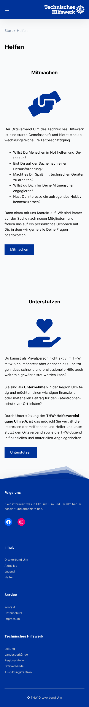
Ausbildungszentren (18, 672)
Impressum (12, 619)
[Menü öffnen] (7, 9)
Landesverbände (16, 654)
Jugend (10, 571)
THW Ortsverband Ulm (46, 697)
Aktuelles (11, 565)
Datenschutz (13, 613)
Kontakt (10, 607)
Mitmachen (19, 249)
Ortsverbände (14, 666)
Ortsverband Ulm (16, 559)
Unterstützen (20, 452)
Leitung (10, 648)
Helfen (9, 577)
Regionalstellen (15, 660)
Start (9, 30)
